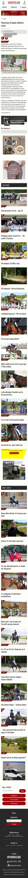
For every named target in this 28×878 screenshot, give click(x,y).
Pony (3, 561)
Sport (3, 206)
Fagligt (3, 753)
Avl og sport (4, 334)
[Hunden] (14, 857)
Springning (4, 41)
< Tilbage (3, 19)
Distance (4, 284)
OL (2, 387)
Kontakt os (13, 845)
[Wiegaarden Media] (14, 865)
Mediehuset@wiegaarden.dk (17, 836)
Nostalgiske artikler (6, 700)
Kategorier (14, 795)
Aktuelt (3, 672)
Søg (22, 791)
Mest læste (14, 803)
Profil (3, 509)
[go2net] (14, 861)
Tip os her (7, 845)
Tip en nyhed (14, 799)
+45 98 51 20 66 (7, 836)
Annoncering (19, 845)
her (9, 112)
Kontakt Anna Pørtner (14, 453)
